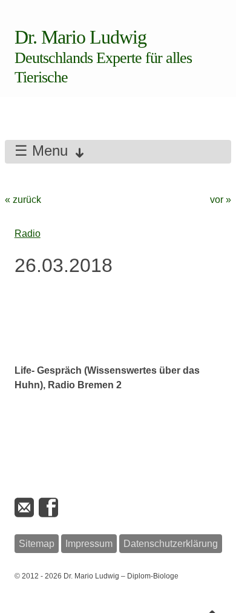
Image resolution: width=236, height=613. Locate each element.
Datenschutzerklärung (170, 543)
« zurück (23, 199)
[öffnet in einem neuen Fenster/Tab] (50, 508)
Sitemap (36, 543)
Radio (28, 233)
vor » (220, 199)
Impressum (89, 543)
